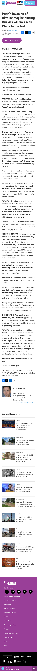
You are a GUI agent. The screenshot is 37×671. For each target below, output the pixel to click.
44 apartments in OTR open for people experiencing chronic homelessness (25, 549)
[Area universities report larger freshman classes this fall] (8, 532)
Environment (20, 499)
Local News (19, 437)
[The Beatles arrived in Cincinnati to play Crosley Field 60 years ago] (8, 473)
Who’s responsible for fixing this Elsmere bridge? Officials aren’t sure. (25, 442)
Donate (30, 3)
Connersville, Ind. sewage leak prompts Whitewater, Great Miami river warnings (25, 504)
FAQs (5, 641)
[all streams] (34, 668)
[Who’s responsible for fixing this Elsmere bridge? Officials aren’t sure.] (8, 441)
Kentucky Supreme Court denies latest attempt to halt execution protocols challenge (25, 565)
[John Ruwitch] (6, 391)
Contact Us (7, 621)
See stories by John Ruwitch (23, 403)
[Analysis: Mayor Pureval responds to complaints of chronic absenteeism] (8, 487)
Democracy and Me (10, 625)
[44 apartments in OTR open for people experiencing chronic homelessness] (8, 547)
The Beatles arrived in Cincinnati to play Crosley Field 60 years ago (25, 474)
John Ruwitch (12, 30)
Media (18, 469)
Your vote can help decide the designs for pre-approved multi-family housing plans (24, 458)
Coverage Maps (9, 637)
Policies (6, 629)
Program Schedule (9, 608)
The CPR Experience (10, 600)
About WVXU (8, 604)
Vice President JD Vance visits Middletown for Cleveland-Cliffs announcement (24, 426)
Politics (18, 420)
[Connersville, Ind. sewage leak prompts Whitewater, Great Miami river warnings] (8, 502)
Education (19, 529)
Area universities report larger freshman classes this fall (24, 534)
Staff (5, 645)
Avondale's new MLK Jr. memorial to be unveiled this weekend (24, 519)
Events (6, 616)
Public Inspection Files (11, 633)
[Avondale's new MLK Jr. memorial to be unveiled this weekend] (8, 517)
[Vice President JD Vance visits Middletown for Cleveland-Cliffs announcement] (8, 424)
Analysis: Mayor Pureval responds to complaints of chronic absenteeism (25, 489)
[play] (3, 669)
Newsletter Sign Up (10, 612)
